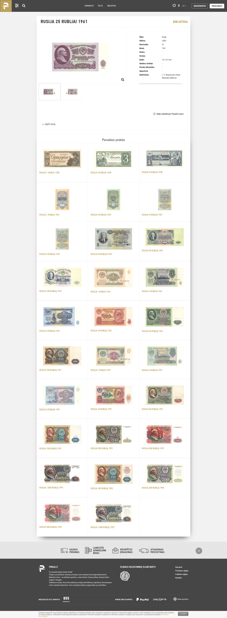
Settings (17, 9)
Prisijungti (217, 6)
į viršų (199, 551)
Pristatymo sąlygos (181, 571)
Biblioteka (111, 5)
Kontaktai (178, 578)
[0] (174, 5)
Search (24, 9)
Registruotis (200, 6)
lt (183, 5)
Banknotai (89, 5)
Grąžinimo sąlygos (181, 574)
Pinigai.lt (6, 6)
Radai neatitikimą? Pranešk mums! (170, 114)
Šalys (100, 5)
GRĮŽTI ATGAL (50, 124)
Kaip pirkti (178, 567)
